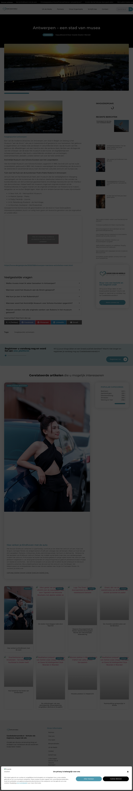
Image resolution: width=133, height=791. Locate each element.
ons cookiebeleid (22, 783)
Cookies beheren (116, 779)
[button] (128, 772)
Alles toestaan (89, 779)
